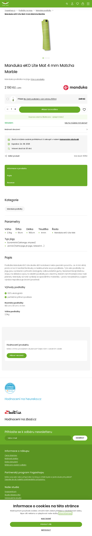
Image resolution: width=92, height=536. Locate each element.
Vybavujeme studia (13, 498)
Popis (9, 175)
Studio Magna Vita (12, 495)
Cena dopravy (11, 455)
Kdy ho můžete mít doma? (76, 123)
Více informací (65, 513)
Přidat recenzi (17, 355)
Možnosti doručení (12, 129)
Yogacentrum (10, 491)
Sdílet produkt (14, 156)
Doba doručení (11, 462)
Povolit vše (46, 524)
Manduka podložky (14, 209)
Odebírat (80, 438)
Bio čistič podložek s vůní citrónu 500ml (40, 99)
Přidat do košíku (50, 109)
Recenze (10, 182)
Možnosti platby (11, 458)
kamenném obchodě (69, 139)
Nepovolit (46, 530)
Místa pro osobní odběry (15, 465)
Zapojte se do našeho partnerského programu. (25, 479)
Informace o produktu (17, 168)
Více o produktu (37, 79)
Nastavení (46, 519)
